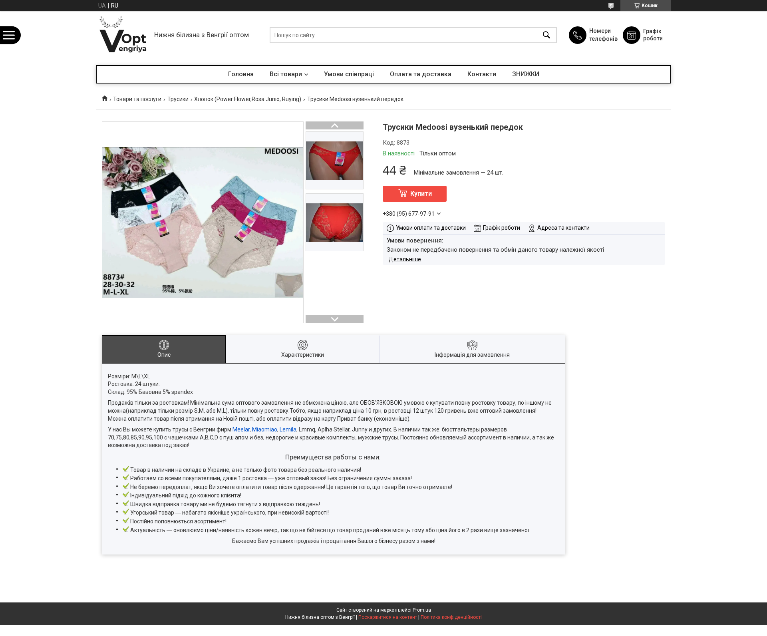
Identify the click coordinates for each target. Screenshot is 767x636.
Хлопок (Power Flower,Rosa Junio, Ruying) (247, 99)
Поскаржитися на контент (387, 617)
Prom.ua (422, 610)
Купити (421, 193)
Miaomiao (264, 429)
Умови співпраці (349, 74)
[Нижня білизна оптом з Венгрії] (123, 35)
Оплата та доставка (420, 74)
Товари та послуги (137, 99)
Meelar (241, 429)
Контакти (481, 74)
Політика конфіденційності (451, 617)
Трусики (178, 99)
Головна (241, 74)
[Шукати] (546, 35)
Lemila (288, 429)
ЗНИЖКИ (525, 74)
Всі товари (286, 74)
